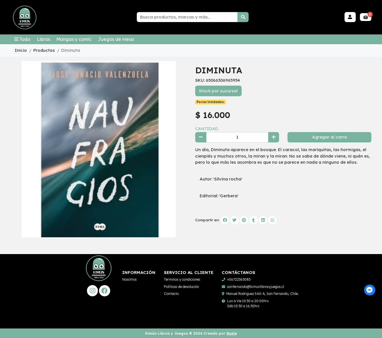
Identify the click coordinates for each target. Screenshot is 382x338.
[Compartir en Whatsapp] (272, 220)
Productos (44, 50)
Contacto (171, 294)
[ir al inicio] (98, 274)
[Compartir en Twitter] (234, 220)
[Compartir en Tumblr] (253, 220)
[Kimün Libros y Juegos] (25, 17)
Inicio (21, 50)
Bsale (232, 333)
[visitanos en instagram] (92, 290)
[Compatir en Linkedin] (263, 220)
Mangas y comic (73, 39)
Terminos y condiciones (182, 279)
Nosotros (129, 279)
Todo (24, 39)
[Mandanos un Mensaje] (369, 290)
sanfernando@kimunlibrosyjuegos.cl (255, 287)
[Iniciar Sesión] (350, 17)
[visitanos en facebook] (104, 290)
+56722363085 (239, 279)
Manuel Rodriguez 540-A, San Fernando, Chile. (262, 294)
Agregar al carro (329, 137)
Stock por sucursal (218, 90)
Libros (43, 39)
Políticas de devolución (181, 287)
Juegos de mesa (116, 39)
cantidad (206, 128)
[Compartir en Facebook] (225, 220)
